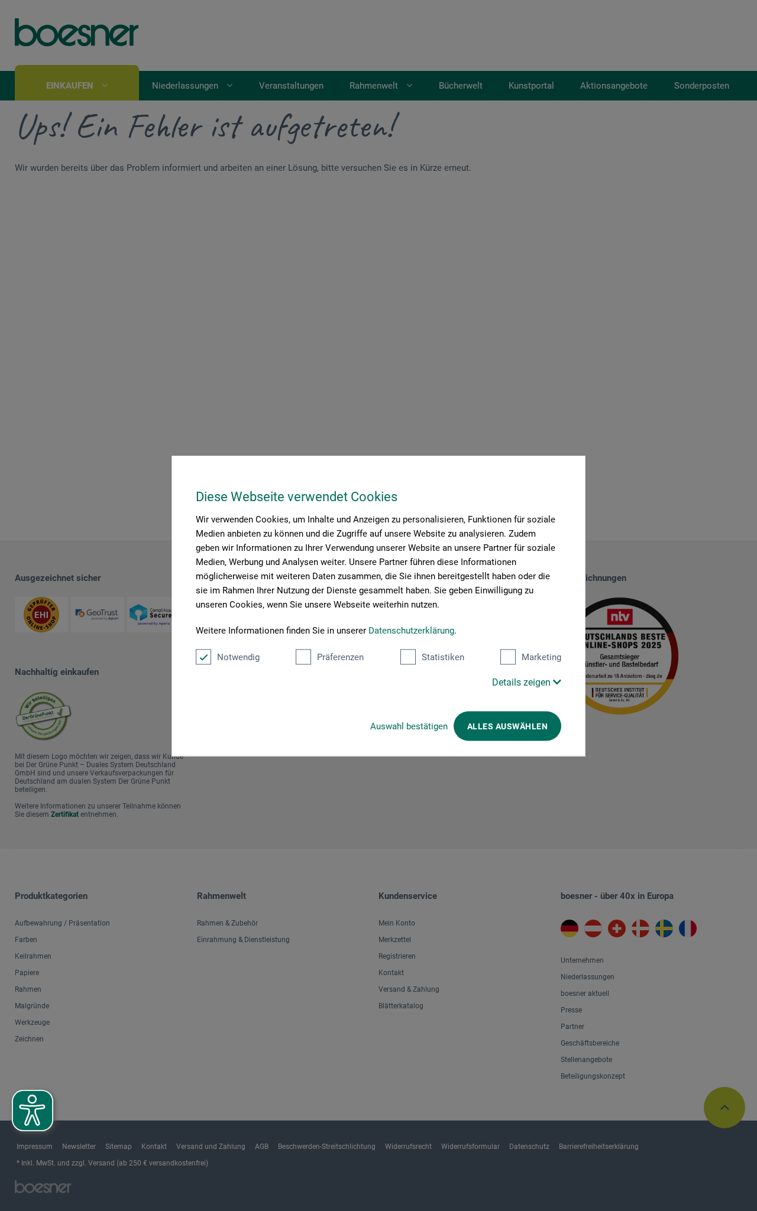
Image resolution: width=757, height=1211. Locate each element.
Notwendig (238, 656)
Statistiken (443, 656)
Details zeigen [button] (522, 681)
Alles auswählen (507, 726)
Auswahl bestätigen (409, 725)
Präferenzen (340, 656)
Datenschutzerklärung (411, 630)
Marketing (541, 656)
